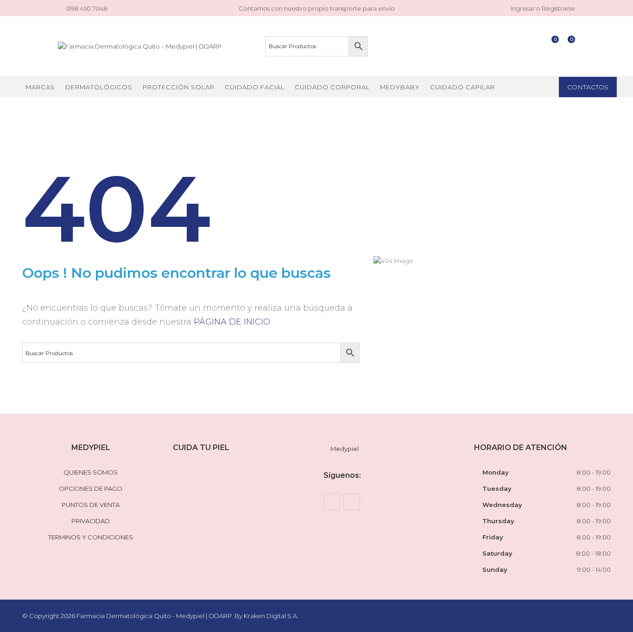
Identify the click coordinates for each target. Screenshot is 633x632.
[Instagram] (351, 501)
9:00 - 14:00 (594, 569)
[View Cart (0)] (567, 46)
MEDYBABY (400, 87)
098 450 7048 (87, 8)
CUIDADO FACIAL (255, 87)
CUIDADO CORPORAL (332, 87)
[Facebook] (331, 501)
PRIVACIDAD (90, 521)
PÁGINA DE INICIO (232, 322)
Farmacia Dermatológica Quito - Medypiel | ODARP (154, 615)
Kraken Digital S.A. (272, 615)
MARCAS (40, 87)
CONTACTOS (587, 87)
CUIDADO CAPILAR (462, 87)
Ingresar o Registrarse (542, 8)
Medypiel (344, 448)
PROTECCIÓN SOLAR (179, 87)
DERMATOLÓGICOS (99, 87)
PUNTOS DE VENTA (91, 504)
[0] (551, 46)
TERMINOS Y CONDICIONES (90, 537)
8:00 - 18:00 (593, 553)
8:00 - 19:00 (593, 472)
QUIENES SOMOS (90, 472)
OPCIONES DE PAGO (90, 488)
